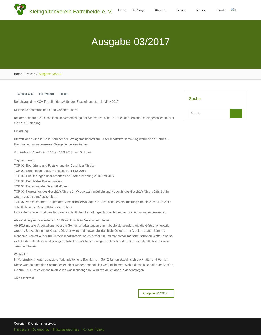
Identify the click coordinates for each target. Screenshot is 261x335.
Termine (201, 10)
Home (122, 10)
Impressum (21, 329)
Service (181, 10)
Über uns (160, 10)
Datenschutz (40, 329)
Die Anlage (138, 10)
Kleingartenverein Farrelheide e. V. (71, 12)
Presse (63, 93)
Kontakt (220, 10)
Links (100, 329)
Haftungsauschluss (66, 329)
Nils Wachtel (46, 93)
